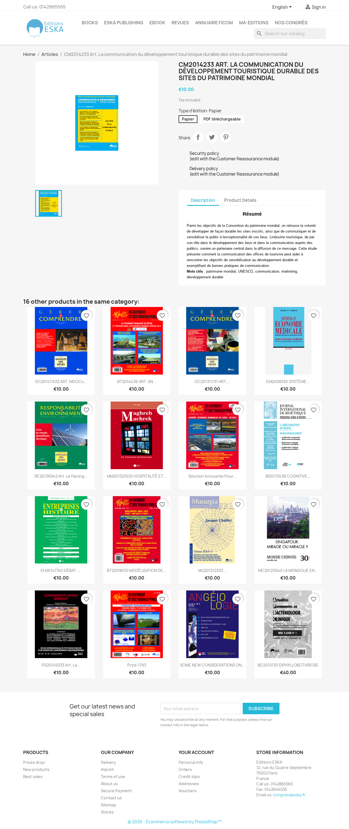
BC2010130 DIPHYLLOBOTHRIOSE (288, 665)
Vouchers (188, 790)
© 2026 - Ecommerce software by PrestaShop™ (175, 822)
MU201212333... (212, 570)
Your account (196, 752)
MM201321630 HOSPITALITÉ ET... (136, 476)
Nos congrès (291, 23)
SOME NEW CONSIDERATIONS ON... (212, 665)
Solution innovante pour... (212, 476)
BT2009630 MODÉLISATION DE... (136, 570)
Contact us (111, 797)
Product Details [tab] (240, 200)
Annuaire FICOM (214, 23)
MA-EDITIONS (254, 23)
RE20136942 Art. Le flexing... (61, 476)
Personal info (191, 762)
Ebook (157, 23)
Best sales (33, 776)
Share (197, 137)
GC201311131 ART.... (212, 381)
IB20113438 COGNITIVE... (288, 476)
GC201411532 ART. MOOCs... (61, 381)
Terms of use (113, 776)
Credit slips (189, 776)
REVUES (180, 23)
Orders (185, 769)
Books (90, 23)
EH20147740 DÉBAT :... (61, 570)
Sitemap (108, 804)
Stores (107, 812)
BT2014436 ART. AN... (136, 381)
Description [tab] (203, 200)
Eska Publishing (123, 23)
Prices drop (34, 762)
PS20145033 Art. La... (61, 665)
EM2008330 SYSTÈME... (288, 381)
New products (36, 769)
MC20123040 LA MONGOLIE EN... (288, 570)
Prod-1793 (136, 665)
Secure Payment (116, 790)
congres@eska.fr (289, 794)
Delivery (108, 762)
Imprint (107, 769)
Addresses (189, 783)
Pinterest (225, 137)
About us (109, 783)
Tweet (211, 137)
